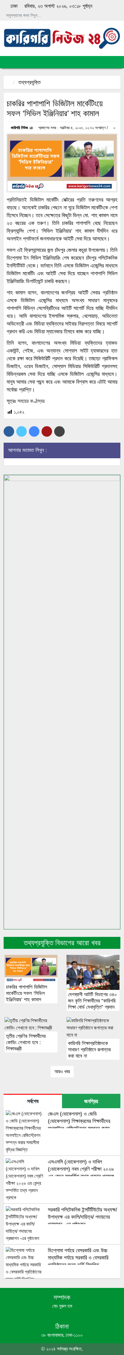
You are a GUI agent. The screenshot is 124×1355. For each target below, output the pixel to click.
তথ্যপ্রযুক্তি (29, 82)
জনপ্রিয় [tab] (91, 1101)
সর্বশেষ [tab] (33, 1101)
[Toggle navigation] (8, 62)
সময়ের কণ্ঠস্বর (31, 401)
